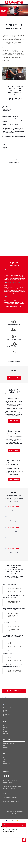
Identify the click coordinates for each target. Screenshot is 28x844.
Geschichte (5, 745)
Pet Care (5, 729)
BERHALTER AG (6, 765)
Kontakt (5, 761)
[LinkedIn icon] (15, 813)
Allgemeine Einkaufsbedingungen (10, 797)
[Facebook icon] (12, 813)
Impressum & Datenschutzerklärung (11, 801)
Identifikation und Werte (8, 743)
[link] (14, 697)
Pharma (5, 731)
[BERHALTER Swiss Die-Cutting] (14, 2)
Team (4, 759)
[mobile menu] (2, 2)
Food (4, 725)
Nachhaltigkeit (6, 747)
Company (5, 757)
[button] (14, 590)
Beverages (5, 727)
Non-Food (5, 733)
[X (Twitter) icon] (14, 813)
